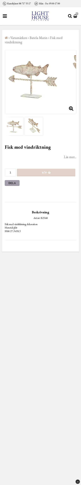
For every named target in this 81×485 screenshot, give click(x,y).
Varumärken (18, 38)
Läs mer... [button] (70, 157)
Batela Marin (38, 38)
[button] (75, 16)
